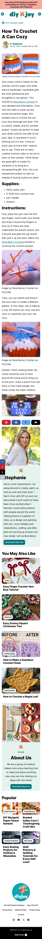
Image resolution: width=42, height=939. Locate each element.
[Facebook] (18, 919)
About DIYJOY (32, 905)
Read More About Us (21, 787)
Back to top (19, 935)
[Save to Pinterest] (2, 467)
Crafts (21, 23)
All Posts (14, 23)
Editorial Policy (21, 910)
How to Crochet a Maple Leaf (20, 696)
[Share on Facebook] (2, 461)
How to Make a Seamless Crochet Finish (18, 661)
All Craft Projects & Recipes (14, 905)
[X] (23, 919)
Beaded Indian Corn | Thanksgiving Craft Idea (31, 822)
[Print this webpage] (2, 477)
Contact (21, 915)
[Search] (39, 14)
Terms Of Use (7, 910)
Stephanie (17, 44)
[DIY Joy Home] (22, 14)
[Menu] (2, 14)
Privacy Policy (34, 910)
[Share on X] (2, 472)
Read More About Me (14, 542)
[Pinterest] (28, 919)
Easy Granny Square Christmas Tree (15, 625)
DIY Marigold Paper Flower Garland (11, 820)
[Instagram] (13, 919)
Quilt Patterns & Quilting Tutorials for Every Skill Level (30, 854)
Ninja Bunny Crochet (24, 101)
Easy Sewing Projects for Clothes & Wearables (11, 851)
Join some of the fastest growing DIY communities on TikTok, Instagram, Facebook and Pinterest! (21, 4)
